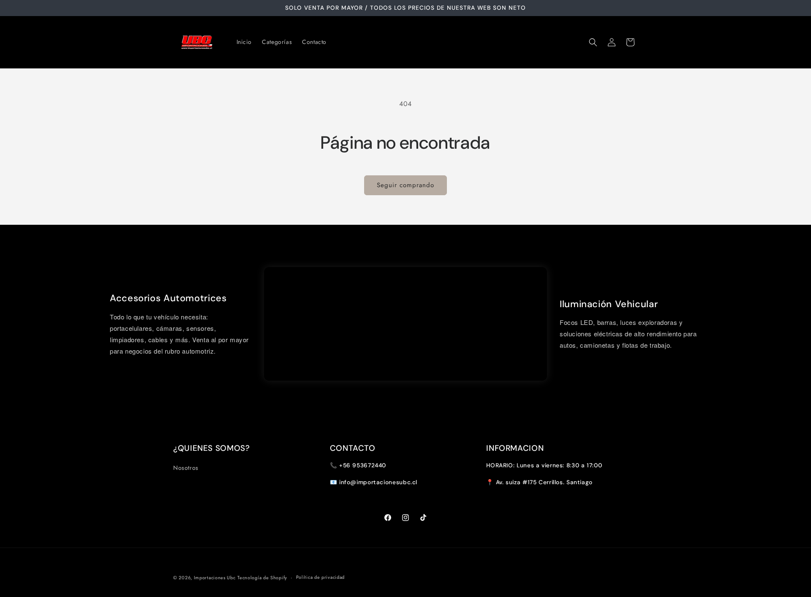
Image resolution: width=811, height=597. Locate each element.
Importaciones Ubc (215, 577)
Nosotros (186, 467)
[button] (593, 42)
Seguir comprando (405, 185)
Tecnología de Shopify (262, 577)
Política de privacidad (320, 577)
